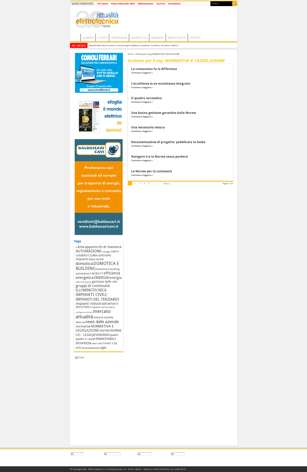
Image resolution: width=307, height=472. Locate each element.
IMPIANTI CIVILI (91, 294)
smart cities (97, 343)
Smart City (110, 343)
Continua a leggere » (142, 73)
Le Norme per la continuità (151, 171)
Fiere (78, 282)
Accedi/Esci (174, 3)
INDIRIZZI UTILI (139, 37)
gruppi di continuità (93, 286)
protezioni (100, 334)
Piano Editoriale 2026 (123, 3)
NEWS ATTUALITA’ (177, 37)
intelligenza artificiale (84, 312)
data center (96, 259)
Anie (81, 247)
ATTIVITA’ (102, 37)
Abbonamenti (145, 3)
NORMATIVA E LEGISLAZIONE (95, 328)
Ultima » (166, 183)
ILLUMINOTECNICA (91, 290)
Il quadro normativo (146, 98)
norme (104, 330)
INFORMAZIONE (119, 37)
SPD (78, 347)
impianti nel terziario (103, 307)
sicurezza (83, 343)
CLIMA (92, 255)
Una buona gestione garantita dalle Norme (163, 113)
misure (98, 317)
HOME (76, 38)
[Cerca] (234, 3)
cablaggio (106, 252)
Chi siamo (102, 3)
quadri (114, 335)
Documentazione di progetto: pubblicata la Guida (168, 142)
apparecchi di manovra (103, 247)
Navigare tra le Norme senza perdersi (159, 156)
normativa (83, 326)
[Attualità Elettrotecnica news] (95, 26)
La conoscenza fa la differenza (154, 69)
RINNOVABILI (106, 339)
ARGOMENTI (157, 37)
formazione (86, 282)
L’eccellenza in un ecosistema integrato (160, 83)
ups (103, 347)
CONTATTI (195, 37)
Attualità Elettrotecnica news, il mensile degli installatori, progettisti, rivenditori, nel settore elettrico (134, 45)
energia (115, 278)
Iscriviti (160, 3)
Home (130, 54)
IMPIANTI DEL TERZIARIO (97, 299)
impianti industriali (91, 304)
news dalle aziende (102, 321)
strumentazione (91, 347)
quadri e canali (85, 339)
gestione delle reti (104, 282)
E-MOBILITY (96, 273)
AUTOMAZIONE (88, 251)
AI (76, 247)
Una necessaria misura (148, 127)
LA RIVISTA (88, 37)
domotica (84, 263)
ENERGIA (101, 277)
